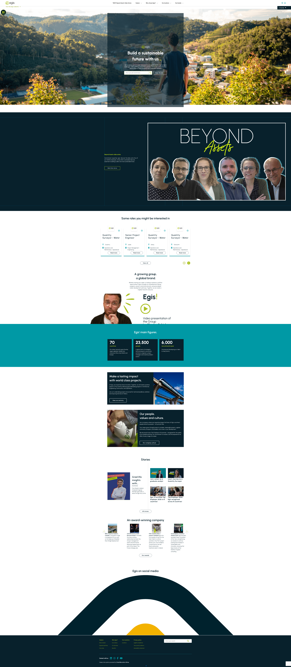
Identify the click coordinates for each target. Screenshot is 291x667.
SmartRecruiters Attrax (122, 662)
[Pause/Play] (3, 12)
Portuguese (282, 18)
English (281, 10)
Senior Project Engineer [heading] (132, 236)
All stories (145, 511)
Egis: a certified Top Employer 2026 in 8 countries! (158, 499)
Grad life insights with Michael (137, 480)
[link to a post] (118, 486)
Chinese (281, 16)
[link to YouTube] (121, 658)
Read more (113, 253)
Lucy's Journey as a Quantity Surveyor (175, 480)
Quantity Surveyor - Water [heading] (111, 236)
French (281, 12)
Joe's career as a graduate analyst (156, 480)
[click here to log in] (285, 3)
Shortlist (118, 230)
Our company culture (149, 443)
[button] (141, 3)
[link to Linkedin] (111, 658)
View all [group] (145, 263)
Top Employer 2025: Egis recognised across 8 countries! (175, 499)
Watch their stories (112, 168)
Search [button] (150, 73)
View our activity (118, 400)
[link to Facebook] (117, 658)
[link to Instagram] (114, 658)
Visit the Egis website (9, 6)
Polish (280, 14)
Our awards (145, 555)
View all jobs (159, 73)
